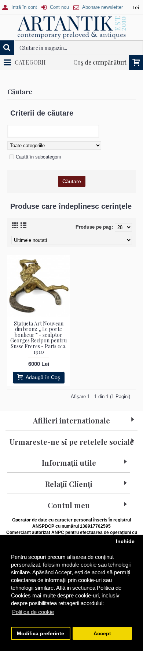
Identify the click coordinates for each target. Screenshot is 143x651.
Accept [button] (102, 633)
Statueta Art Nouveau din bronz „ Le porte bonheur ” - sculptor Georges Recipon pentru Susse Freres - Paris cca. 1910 (38, 337)
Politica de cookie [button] (33, 612)
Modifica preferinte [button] (40, 633)
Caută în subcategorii (38, 157)
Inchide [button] (125, 541)
